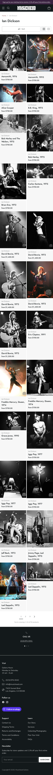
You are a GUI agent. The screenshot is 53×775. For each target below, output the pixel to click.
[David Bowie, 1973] (13, 229)
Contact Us (6, 723)
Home (4, 16)
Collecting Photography (37, 731)
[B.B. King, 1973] (40, 93)
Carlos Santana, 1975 (38, 183)
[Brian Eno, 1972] (13, 181)
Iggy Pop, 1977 (35, 454)
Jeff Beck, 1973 (8, 553)
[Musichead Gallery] (26, 8)
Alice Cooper (7, 107)
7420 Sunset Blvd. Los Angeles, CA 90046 (15, 689)
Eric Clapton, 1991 (37, 334)
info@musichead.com (14, 684)
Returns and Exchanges (11, 731)
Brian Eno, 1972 (8, 204)
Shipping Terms (8, 727)
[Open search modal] (8, 8)
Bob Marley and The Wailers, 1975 (10, 140)
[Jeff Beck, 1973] (13, 528)
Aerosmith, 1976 (9, 76)
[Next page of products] (34, 616)
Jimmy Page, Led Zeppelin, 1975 (36, 555)
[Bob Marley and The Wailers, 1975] (13, 123)
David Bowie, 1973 (10, 253)
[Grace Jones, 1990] (13, 421)
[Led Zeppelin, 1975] (13, 581)
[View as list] (48, 29)
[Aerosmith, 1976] (13, 52)
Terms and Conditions (10, 735)
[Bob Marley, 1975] (40, 132)
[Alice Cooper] (13, 93)
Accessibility (7, 739)
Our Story (31, 723)
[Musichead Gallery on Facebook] (3, 702)
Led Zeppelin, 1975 (10, 605)
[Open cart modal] (49, 8)
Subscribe (45, 759)
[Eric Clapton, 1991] (40, 320)
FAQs (30, 739)
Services (31, 727)
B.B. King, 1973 (35, 107)
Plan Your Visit (33, 735)
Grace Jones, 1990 (10, 435)
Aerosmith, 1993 (36, 77)
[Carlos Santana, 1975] (40, 171)
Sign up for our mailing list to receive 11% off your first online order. (27, 2)
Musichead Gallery (21, 770)
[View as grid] (44, 29)
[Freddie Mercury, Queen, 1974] (13, 378)
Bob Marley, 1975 (36, 157)
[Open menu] (3, 8)
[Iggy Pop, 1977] (40, 430)
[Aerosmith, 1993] (40, 53)
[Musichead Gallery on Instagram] (7, 702)
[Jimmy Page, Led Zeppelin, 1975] (40, 528)
